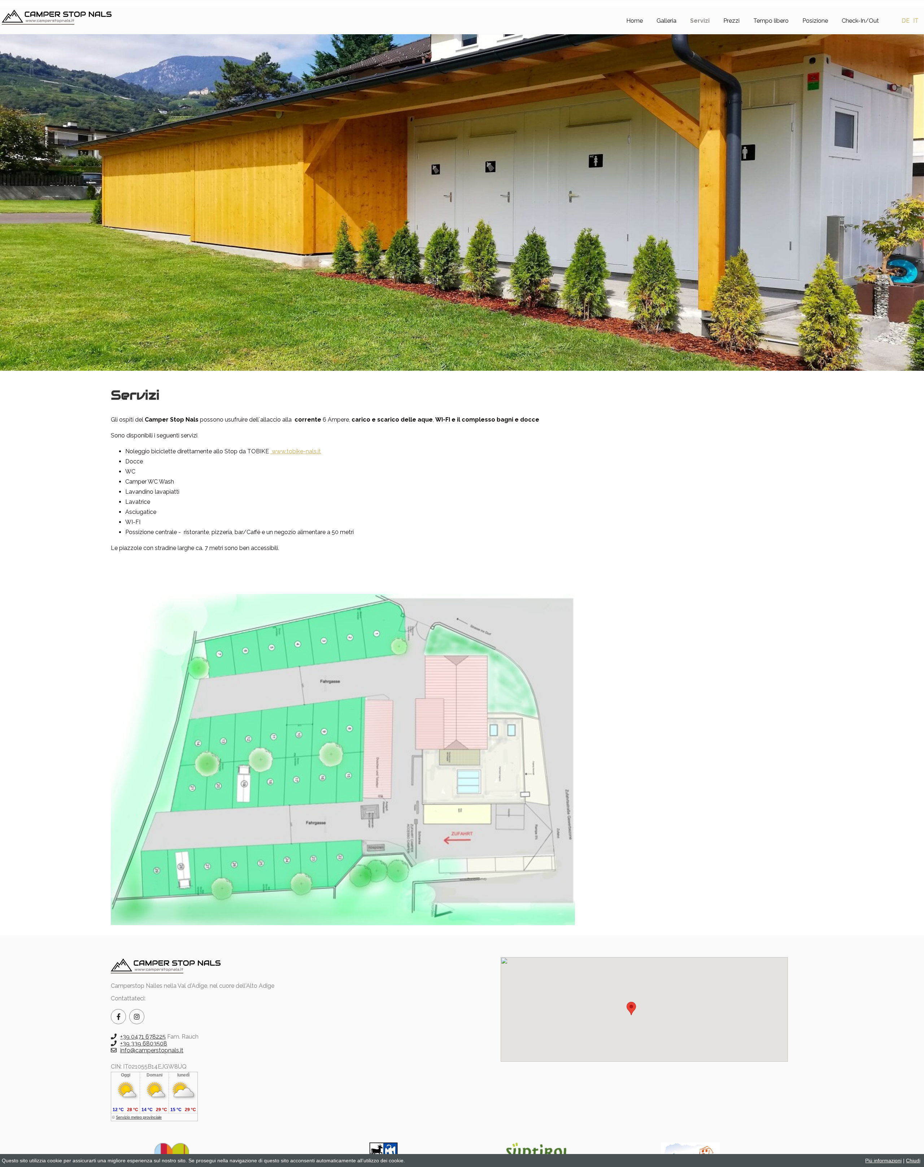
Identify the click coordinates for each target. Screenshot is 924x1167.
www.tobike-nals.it (295, 451)
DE (906, 20)
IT (916, 20)
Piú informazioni (883, 1160)
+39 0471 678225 (143, 1036)
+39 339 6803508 (143, 1043)
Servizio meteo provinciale (139, 1117)
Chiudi (913, 1160)
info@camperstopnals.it (151, 1050)
